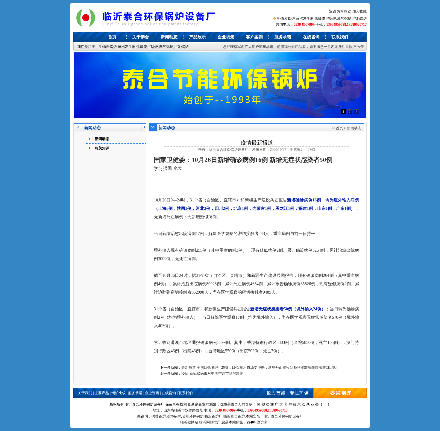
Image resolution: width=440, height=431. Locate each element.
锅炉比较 (118, 393)
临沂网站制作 (168, 422)
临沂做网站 (189, 422)
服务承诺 (282, 37)
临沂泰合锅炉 (234, 416)
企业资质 (152, 393)
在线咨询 (311, 37)
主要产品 (102, 393)
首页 (112, 37)
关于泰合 (140, 37)
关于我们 (85, 393)
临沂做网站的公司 (142, 422)
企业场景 (226, 37)
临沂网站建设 (279, 422)
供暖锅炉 (158, 416)
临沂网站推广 (210, 422)
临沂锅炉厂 (213, 416)
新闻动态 (169, 37)
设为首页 (340, 11)
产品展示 (197, 37)
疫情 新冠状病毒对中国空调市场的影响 (212, 373)
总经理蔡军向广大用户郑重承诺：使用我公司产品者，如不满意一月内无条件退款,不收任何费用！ (294, 47)
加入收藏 (359, 11)
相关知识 (102, 148)
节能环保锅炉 (193, 416)
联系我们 (339, 37)
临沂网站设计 (301, 422)
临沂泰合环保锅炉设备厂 (283, 416)
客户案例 (254, 37)
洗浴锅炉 (174, 416)
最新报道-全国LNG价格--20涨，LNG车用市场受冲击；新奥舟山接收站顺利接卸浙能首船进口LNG (259, 367)
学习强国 (163, 168)
